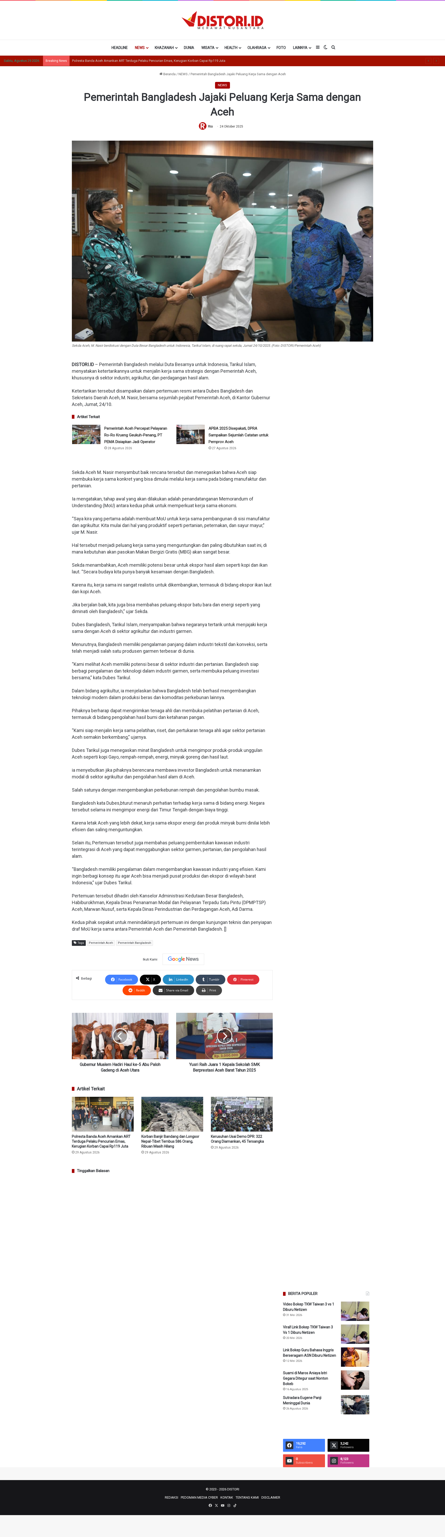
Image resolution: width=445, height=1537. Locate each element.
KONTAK (226, 1497)
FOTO (281, 48)
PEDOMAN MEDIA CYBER (199, 1497)
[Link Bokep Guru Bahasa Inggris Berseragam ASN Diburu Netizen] (355, 1357)
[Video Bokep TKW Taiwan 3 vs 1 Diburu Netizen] (355, 1311)
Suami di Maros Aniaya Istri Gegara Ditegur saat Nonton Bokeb (305, 1378)
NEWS (140, 48)
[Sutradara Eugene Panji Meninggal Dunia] (355, 1404)
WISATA (208, 48)
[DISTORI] (222, 20)
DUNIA (189, 48)
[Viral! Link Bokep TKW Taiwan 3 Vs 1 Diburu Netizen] (355, 1334)
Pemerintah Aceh (101, 943)
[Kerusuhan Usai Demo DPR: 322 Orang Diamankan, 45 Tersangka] (242, 1114)
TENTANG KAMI (247, 1497)
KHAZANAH (164, 48)
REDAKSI (171, 1497)
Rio (210, 126)
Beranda (169, 74)
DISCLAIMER (270, 1497)
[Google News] (183, 959)
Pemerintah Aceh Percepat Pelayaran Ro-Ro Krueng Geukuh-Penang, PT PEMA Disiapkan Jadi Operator (135, 435)
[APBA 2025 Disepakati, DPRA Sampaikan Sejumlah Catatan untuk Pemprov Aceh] (190, 434)
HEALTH (231, 48)
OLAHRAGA (257, 48)
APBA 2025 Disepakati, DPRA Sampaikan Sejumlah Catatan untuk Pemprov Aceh (238, 435)
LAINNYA (300, 48)
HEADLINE (120, 48)
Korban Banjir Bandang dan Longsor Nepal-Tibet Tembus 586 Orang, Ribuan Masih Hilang (170, 1141)
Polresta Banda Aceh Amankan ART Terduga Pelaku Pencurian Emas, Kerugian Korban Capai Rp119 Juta (101, 1141)
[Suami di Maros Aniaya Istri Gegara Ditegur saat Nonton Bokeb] (355, 1380)
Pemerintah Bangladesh (134, 943)
